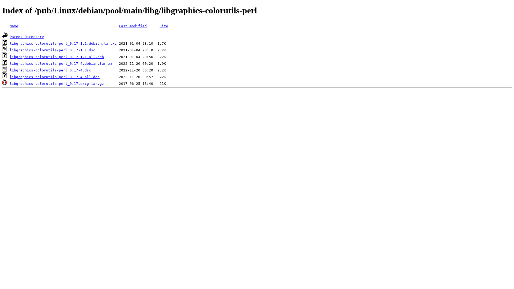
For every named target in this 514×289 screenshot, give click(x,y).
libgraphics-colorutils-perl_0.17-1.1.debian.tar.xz (63, 43)
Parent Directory (27, 37)
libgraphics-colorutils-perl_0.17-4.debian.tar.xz (61, 64)
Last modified (133, 26)
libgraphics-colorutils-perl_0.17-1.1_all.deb (57, 57)
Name (14, 26)
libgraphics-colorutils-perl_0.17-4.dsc (50, 70)
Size (164, 26)
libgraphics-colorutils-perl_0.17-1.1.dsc (52, 50)
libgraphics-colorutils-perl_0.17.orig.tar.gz (57, 84)
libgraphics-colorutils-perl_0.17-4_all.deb (55, 77)
